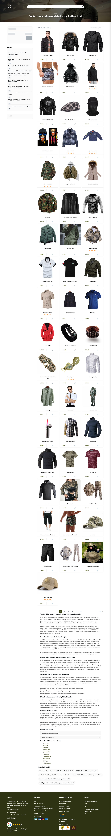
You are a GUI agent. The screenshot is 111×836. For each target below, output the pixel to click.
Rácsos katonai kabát (47, 184)
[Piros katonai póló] (92, 458)
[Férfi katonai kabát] (47, 234)
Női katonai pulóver (70, 503)
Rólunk (82, 2)
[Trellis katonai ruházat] (92, 396)
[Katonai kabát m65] (92, 41)
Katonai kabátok (47, 345)
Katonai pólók (92, 312)
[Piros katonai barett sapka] (70, 106)
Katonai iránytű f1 (70, 377)
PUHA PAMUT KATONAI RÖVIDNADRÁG (70, 535)
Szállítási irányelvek (38, 803)
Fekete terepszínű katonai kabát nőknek (70, 217)
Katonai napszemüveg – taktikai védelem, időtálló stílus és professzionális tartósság (56, 771)
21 (80, 611)
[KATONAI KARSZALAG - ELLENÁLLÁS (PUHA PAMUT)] (47, 363)
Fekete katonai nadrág (93, 503)
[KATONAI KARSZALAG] (92, 332)
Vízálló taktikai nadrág (48, 566)
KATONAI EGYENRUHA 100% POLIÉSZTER (70, 566)
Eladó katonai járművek (70, 86)
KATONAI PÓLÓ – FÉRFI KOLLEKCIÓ (47, 472)
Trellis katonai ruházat (93, 410)
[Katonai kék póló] (92, 427)
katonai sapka (92, 535)
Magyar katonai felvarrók (70, 184)
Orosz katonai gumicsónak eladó (93, 566)
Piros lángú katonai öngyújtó (47, 441)
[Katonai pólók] (92, 299)
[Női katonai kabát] (70, 137)
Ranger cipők (45, 745)
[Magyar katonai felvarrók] (70, 170)
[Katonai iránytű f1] (70, 363)
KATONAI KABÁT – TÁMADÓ (47, 55)
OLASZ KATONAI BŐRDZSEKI (48, 119)
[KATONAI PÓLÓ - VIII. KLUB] (47, 267)
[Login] (99, 6)
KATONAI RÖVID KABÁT (93, 86)
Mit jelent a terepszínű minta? (48, 737)
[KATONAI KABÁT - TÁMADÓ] (47, 41)
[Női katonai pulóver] (70, 490)
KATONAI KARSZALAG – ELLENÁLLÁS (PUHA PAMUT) (47, 377)
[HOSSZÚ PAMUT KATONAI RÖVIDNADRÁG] (47, 521)
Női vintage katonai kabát (70, 312)
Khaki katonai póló (70, 472)
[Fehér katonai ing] (70, 396)
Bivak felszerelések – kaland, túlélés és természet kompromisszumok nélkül (54, 779)
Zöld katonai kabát (93, 281)
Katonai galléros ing (93, 377)
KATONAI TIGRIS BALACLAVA (47, 151)
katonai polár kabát (70, 55)
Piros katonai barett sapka (70, 119)
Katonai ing (48, 410)
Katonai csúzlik (46, 744)
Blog (35, 801)
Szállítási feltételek (89, 2)
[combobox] (54, 7)
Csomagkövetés (72, 2)
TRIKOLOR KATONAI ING (70, 441)
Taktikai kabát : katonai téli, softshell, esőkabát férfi (86, 771)
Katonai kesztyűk (46, 751)
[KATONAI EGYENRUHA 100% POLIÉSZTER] (70, 552)
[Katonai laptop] (47, 203)
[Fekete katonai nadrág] (92, 490)
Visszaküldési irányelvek (64, 808)
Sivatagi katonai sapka (47, 597)
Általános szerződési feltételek (41, 811)
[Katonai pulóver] (47, 490)
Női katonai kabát (70, 151)
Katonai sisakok (46, 753)
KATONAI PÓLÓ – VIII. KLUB (47, 281)
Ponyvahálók (45, 762)
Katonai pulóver (47, 503)
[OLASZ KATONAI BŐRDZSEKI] (47, 106)
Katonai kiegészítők (47, 763)
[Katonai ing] (47, 396)
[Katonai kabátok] (47, 332)
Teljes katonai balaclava (92, 119)
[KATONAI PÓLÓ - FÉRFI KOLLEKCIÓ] (47, 458)
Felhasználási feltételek (64, 806)
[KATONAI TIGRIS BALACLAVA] (47, 137)
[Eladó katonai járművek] (70, 73)
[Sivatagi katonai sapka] (47, 583)
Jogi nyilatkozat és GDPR (39, 813)
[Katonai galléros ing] (92, 363)
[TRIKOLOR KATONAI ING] (70, 427)
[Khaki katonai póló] (70, 458)
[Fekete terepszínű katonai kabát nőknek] (70, 203)
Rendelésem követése (11, 812)
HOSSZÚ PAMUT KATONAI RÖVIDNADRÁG (47, 535)
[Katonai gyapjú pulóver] (92, 203)
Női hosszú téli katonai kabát (93, 184)
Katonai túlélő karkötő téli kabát (70, 345)
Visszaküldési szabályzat (99, 2)
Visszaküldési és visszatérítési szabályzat (43, 808)
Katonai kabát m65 (92, 55)
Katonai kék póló (93, 441)
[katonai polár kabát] (70, 41)
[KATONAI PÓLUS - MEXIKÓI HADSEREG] (70, 267)
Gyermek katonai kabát (93, 151)
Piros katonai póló (93, 472)
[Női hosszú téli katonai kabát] (92, 170)
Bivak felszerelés (46, 758)
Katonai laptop (47, 217)
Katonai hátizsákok (46, 749)
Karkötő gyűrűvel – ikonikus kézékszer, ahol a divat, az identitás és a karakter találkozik (56, 783)
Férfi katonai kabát (47, 248)
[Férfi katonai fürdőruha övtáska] (47, 73)
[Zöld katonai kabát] (92, 267)
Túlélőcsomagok (46, 754)
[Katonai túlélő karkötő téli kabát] (70, 332)
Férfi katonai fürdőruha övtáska (47, 86)
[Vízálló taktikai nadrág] (47, 552)
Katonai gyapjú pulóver (93, 217)
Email (78, 2)
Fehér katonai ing (70, 410)
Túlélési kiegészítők (47, 756)
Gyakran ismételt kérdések (65, 801)
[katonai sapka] (92, 521)
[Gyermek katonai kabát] (92, 137)
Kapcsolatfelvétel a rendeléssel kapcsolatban (17, 815)
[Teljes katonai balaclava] (92, 106)
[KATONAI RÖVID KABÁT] (92, 73)
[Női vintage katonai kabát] (70, 299)
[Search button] (82, 6)
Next (100, 611)
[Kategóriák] (95, 7)
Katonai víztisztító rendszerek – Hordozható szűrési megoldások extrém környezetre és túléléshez (82, 775)
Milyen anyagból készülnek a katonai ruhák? (50, 733)
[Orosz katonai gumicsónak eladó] (92, 552)
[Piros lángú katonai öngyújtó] (47, 427)
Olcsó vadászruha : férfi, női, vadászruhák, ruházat (49, 775)
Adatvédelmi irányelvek (39, 806)
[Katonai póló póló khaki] (47, 299)
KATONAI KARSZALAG (93, 345)
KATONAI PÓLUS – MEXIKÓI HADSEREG (70, 281)
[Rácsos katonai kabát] (47, 170)
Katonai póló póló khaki (47, 312)
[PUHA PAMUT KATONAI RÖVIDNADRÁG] (70, 521)
